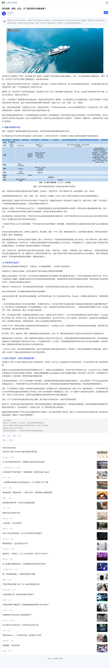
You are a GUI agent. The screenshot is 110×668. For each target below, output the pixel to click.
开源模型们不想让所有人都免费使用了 (17, 615)
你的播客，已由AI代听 (11, 645)
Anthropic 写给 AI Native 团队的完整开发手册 (19, 452)
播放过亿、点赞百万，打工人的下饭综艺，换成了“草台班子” (25, 554)
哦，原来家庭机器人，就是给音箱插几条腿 (18, 574)
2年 (4, 435)
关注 (106, 12)
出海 (9, 435)
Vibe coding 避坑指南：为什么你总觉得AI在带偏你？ (22, 533)
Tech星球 (10, 12)
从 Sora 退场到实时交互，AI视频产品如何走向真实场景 (23, 462)
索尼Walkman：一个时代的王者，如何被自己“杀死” (22, 635)
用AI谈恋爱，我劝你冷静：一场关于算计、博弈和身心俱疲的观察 (27, 492)
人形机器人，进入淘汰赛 (11, 523)
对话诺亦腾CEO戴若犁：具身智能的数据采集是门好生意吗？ (25, 605)
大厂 (19, 435)
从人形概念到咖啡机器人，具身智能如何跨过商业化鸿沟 (23, 564)
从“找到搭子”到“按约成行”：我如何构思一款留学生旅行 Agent (25, 472)
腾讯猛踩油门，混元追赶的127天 (15, 543)
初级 (14, 435)
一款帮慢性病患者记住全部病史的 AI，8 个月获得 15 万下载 (25, 482)
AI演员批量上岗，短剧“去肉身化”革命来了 (18, 594)
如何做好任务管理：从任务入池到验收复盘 (18, 503)
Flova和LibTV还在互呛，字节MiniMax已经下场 (20, 625)
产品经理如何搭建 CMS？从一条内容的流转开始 (20, 584)
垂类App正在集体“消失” (11, 513)
